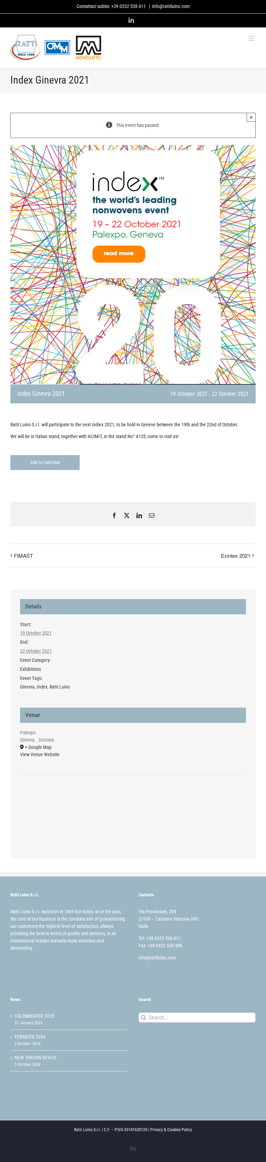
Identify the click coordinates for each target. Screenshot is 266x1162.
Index (42, 687)
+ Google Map (38, 747)
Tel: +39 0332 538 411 (160, 938)
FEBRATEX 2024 (30, 1037)
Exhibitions (30, 669)
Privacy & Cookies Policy (171, 1129)
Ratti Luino (60, 687)
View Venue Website (40, 754)
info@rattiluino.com (171, 6)
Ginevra (27, 687)
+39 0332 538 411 (128, 6)
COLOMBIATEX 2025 (34, 1016)
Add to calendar (45, 462)
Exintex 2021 (235, 555)
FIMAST (23, 555)
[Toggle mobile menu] (252, 38)
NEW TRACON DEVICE (36, 1057)
